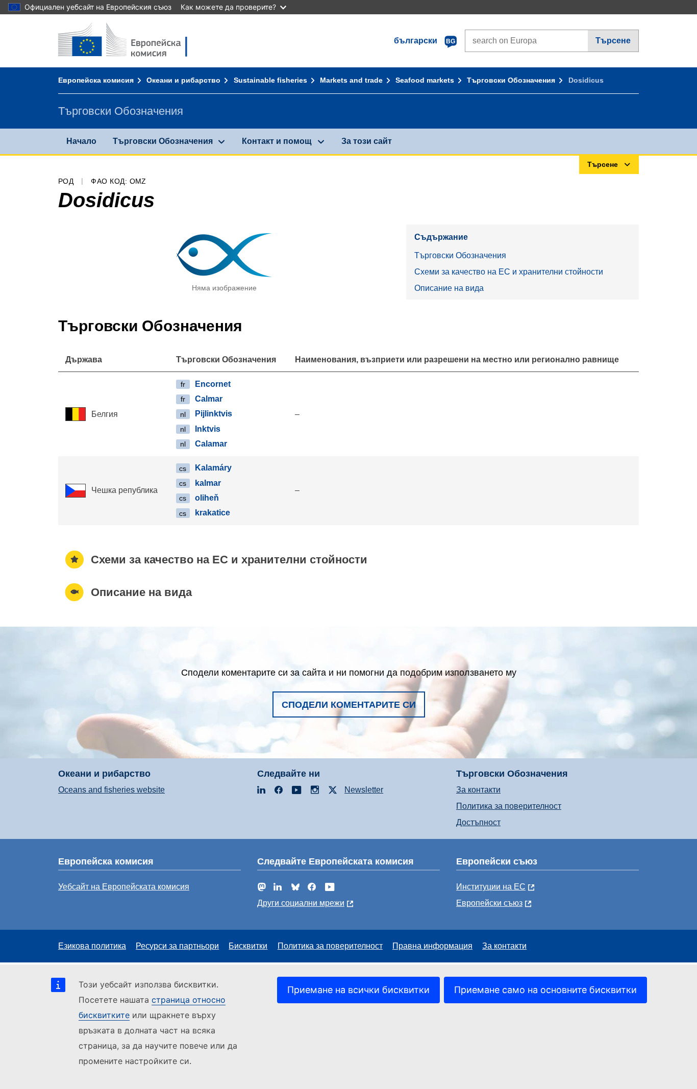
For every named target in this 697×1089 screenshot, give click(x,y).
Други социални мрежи (300, 903)
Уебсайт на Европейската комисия (123, 886)
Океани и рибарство (183, 80)
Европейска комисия (96, 80)
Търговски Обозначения (511, 80)
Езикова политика (92, 946)
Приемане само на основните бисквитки (545, 989)
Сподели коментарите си (349, 705)
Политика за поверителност (508, 806)
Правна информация (432, 946)
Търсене (613, 40)
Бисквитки (248, 946)
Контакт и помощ (277, 141)
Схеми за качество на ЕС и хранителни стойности (508, 271)
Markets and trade (351, 80)
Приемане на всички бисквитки (358, 989)
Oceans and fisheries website (111, 789)
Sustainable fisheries (270, 80)
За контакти (478, 789)
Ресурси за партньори (177, 946)
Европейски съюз (489, 903)
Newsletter (363, 789)
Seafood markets (424, 80)
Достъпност (478, 822)
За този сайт (366, 141)
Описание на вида (449, 288)
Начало (81, 141)
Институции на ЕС (491, 886)
